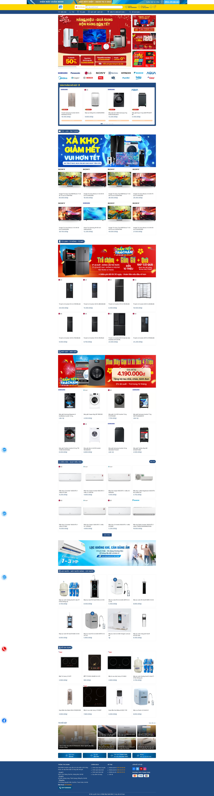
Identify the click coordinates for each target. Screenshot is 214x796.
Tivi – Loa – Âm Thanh (69, 131)
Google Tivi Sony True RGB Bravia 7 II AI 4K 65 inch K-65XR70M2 (119, 228)
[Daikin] (138, 73)
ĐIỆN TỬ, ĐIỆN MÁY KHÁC (117, 12)
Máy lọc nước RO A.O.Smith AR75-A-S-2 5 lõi (119, 600)
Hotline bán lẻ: (117, 767)
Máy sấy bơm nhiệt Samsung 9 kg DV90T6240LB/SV (118, 113)
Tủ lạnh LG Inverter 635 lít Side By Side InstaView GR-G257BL (119, 338)
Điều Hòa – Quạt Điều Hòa (71, 462)
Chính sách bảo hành (98, 770)
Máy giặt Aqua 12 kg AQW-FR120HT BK (142, 113)
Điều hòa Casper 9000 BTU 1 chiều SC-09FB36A (119, 491)
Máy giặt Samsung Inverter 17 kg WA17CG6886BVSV (142, 415)
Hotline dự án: (117, 772)
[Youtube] (141, 768)
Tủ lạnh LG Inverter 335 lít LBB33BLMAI (94, 304)
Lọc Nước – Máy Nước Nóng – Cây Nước (77, 571)
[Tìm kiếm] (87, 7)
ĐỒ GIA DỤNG (136, 12)
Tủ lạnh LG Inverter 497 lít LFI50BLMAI (143, 338)
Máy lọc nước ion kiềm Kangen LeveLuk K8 (119, 634)
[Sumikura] (113, 77)
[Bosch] (88, 77)
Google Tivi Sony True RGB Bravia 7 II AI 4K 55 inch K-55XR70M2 (119, 194)
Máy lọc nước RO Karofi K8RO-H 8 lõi (143, 600)
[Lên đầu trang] (210, 781)
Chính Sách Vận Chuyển (98, 767)
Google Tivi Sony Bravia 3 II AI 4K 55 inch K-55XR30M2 (94, 194)
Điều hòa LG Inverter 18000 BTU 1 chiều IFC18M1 (68, 525)
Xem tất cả (152, 723)
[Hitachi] (126, 73)
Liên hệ (111, 774)
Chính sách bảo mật (97, 772)
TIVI (73, 12)
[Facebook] (133, 768)
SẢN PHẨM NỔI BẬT (69, 85)
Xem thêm (107, 535)
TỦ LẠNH (82, 12)
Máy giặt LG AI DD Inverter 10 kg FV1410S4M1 (118, 415)
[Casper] (75, 77)
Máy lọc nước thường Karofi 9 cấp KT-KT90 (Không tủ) (69, 600)
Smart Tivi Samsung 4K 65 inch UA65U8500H (92, 228)
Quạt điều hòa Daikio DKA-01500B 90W (70, 710)
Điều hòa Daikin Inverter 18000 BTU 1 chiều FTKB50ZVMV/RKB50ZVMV (143, 525)
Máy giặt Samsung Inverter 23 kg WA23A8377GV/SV (118, 449)
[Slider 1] (94, 40)
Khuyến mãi (81, 7)
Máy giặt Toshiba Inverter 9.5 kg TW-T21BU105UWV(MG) (69, 449)
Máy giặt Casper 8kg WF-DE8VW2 (93, 414)
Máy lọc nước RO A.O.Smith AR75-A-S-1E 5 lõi (94, 634)
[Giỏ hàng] (154, 7)
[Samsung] (62, 73)
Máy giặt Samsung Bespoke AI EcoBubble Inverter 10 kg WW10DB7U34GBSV (67, 415)
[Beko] (138, 77)
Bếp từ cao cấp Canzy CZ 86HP (92, 710)
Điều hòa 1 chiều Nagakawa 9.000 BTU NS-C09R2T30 (144, 491)
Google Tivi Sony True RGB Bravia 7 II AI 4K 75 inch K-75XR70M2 (70, 194)
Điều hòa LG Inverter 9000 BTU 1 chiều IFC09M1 (119, 525)
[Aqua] (151, 73)
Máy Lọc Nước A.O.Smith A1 (141, 710)
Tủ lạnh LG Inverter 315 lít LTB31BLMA (119, 304)
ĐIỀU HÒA (63, 12)
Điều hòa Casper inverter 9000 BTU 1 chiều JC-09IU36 (94, 491)
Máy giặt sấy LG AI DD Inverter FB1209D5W (92, 449)
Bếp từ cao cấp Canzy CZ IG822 (117, 676)
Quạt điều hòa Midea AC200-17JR (118, 710)
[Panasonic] (75, 73)
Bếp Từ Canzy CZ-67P (65, 676)
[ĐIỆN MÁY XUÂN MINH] (107, 2)
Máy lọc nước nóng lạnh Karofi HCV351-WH (141, 634)
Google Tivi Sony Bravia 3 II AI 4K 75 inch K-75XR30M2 (143, 194)
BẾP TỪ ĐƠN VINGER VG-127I (92, 676)
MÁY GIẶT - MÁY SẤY (96, 12)
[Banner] (144, 23)
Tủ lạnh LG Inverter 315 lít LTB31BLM (94, 338)
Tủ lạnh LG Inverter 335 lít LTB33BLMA (69, 338)
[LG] (88, 73)
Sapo (123, 794)
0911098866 (132, 7)
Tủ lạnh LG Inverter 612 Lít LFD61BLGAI (70, 304)
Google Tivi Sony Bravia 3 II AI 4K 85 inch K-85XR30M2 (69, 228)
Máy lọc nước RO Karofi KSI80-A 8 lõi (69, 633)
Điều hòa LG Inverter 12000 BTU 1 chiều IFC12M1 (68, 491)
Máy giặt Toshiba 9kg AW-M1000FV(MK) (140, 449)
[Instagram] (144, 768)
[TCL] (100, 77)
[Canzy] (151, 77)
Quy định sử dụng (97, 774)
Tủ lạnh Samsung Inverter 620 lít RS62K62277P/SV (70, 113)
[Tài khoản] (151, 7)
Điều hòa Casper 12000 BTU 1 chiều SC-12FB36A (93, 525)
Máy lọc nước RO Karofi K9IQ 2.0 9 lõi (94, 600)
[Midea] (62, 77)
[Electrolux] (113, 73)
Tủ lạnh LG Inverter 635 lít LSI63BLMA (143, 304)
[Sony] (100, 73)
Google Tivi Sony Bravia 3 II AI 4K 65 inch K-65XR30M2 (143, 228)
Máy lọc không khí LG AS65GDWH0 (94, 112)
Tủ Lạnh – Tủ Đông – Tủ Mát (72, 241)
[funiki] (126, 77)
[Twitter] (137, 768)
